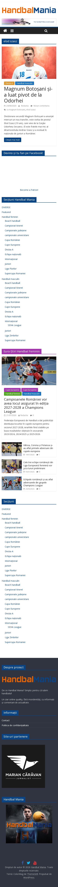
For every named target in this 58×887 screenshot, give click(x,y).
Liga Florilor (11, 268)
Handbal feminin (10, 216)
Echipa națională (13, 254)
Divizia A (9, 83)
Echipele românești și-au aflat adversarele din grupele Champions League (38, 482)
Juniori (8, 263)
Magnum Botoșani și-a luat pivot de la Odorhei (28, 94)
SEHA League (14, 325)
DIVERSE (6, 207)
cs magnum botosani (16, 109)
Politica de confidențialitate (15, 725)
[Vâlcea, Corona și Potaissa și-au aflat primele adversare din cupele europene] (12, 443)
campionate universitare (17, 235)
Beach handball (12, 220)
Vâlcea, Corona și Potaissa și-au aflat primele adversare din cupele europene (38, 448)
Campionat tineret (14, 225)
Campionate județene (15, 230)
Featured (6, 212)
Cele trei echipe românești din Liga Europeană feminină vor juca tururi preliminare (38, 465)
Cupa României (12, 240)
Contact (6, 720)
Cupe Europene (12, 244)
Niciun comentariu (41, 105)
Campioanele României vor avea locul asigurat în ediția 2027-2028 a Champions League (26, 405)
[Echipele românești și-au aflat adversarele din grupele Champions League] (12, 478)
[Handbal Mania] (5, 30)
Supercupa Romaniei (15, 273)
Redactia (25, 105)
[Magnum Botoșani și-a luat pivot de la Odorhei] (29, 48)
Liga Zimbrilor (12, 335)
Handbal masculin (24, 83)
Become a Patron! (29, 189)
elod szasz (31, 109)
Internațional (11, 259)
